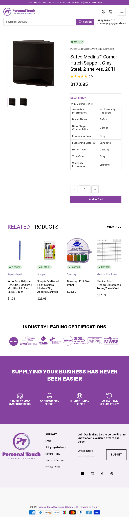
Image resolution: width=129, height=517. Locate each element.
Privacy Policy (53, 466)
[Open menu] (122, 11)
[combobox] (49, 21)
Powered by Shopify (89, 507)
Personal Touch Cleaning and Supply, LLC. (58, 507)
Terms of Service (55, 460)
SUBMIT (116, 454)
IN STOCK (78, 41)
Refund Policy (53, 453)
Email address (85, 450)
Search (87, 21)
